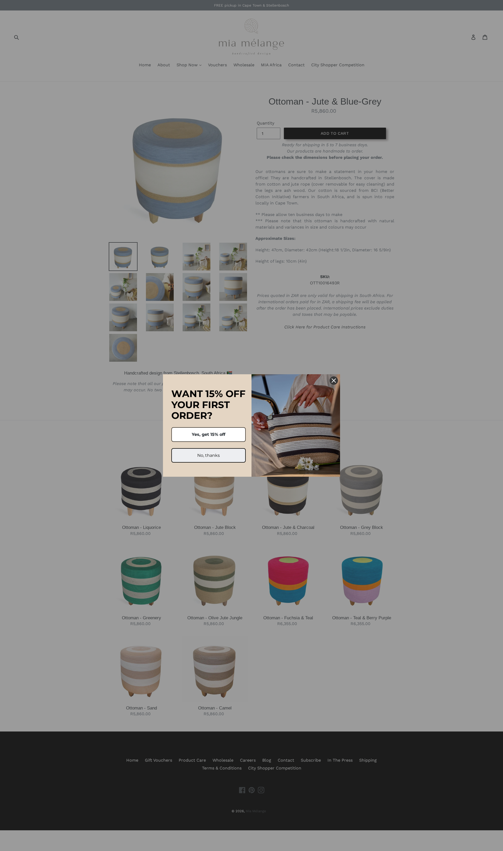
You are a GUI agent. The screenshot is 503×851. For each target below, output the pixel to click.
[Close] (333, 380)
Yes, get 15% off (208, 434)
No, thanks (208, 455)
